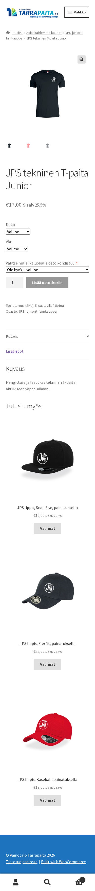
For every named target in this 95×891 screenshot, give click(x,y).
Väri (9, 241)
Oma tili (16, 882)
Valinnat (47, 528)
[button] (82, 59)
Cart (73, 878)
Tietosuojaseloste (21, 861)
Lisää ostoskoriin (47, 282)
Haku (47, 882)
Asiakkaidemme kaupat (44, 32)
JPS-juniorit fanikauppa (37, 311)
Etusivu (17, 32)
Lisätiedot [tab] (15, 351)
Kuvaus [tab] (12, 336)
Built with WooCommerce (63, 861)
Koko (10, 224)
